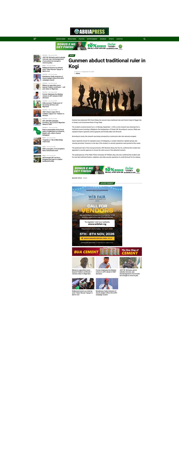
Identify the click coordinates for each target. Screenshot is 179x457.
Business (103, 39)
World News (72, 39)
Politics (81, 39)
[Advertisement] (56, 13)
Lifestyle (119, 39)
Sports (111, 39)
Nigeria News (60, 39)
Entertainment (92, 39)
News (85, 178)
